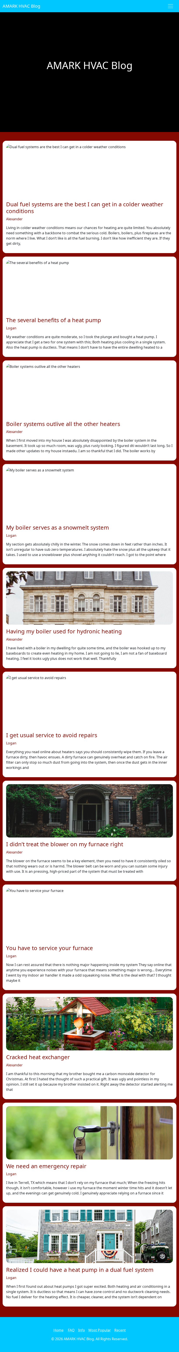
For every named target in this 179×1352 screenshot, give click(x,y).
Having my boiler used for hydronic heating (64, 631)
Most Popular (99, 1330)
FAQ (71, 1330)
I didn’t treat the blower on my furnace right (64, 844)
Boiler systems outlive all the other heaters (63, 424)
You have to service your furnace (49, 948)
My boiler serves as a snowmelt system (57, 527)
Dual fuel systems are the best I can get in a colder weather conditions (84, 207)
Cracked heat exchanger (38, 1057)
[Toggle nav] (170, 6)
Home (58, 1330)
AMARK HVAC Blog (21, 6)
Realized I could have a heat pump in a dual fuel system (79, 1270)
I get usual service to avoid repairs (51, 735)
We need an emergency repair (46, 1166)
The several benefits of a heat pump (53, 320)
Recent (120, 1330)
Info (81, 1330)
